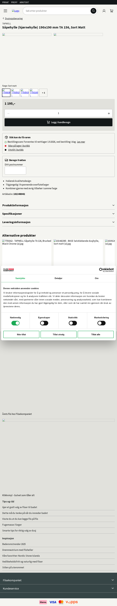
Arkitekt (24, 2)
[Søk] (93, 11)
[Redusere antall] (8, 113)
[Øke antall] (108, 113)
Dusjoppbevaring (14, 18)
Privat (5, 2)
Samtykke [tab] (20, 278)
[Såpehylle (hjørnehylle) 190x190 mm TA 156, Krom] (15, 93)
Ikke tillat (21, 334)
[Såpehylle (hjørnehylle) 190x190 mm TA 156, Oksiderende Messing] (25, 93)
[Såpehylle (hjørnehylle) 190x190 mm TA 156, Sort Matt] (6, 93)
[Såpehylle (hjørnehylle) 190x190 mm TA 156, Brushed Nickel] (34, 93)
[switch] (44, 323)
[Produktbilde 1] (26, 57)
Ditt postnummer (14, 164)
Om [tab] (96, 278)
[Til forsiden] (15, 10)
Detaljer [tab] (58, 278)
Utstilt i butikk (16, 149)
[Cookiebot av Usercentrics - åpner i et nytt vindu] (101, 270)
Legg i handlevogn (60, 122)
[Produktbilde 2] (78, 57)
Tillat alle (95, 334)
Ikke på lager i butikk (19, 145)
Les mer (81, 141)
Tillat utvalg (58, 334)
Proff (14, 2)
